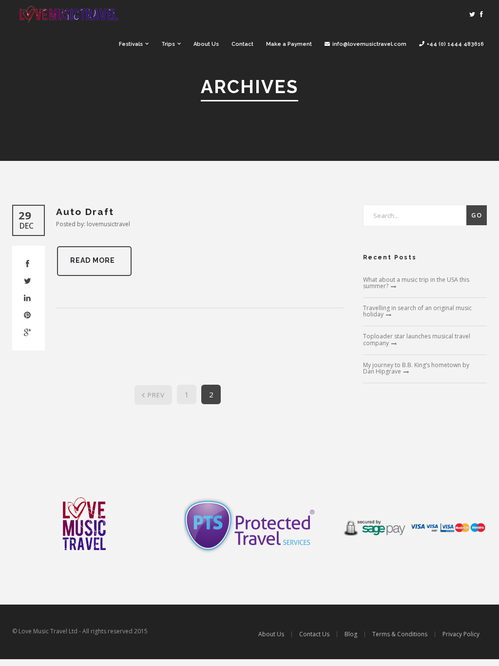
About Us (206, 44)
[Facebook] (481, 14)
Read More (92, 260)
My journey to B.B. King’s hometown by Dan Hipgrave (416, 368)
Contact (242, 44)
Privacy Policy (461, 634)
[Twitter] (472, 14)
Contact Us (314, 634)
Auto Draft (85, 211)
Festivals (131, 44)
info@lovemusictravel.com (369, 44)
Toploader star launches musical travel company (416, 339)
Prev (156, 395)
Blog (351, 634)
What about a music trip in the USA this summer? (416, 282)
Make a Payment (289, 44)
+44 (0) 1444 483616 (455, 44)
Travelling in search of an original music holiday (417, 311)
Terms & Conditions (399, 634)
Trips (168, 44)
